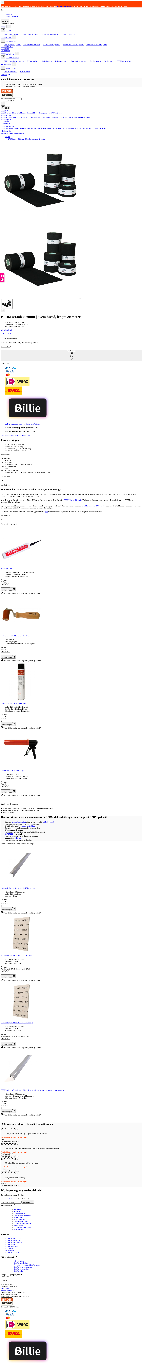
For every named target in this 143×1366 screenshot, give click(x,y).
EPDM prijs (18, 1271)
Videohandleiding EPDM (23, 1223)
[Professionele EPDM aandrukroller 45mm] (21, 634)
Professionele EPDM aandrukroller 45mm (15, 636)
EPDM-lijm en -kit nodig (73, 500)
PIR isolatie (5, 49)
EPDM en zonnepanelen (23, 1267)
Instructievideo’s (6, 1199)
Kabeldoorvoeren (49, 128)
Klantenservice (6, 65)
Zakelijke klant (19, 1213)
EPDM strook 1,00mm (25, 118)
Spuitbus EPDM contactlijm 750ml (13, 703)
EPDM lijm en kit (7, 47)
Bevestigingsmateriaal (63, 128)
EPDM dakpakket (64, 6)
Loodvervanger (76, 128)
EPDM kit (9, 834)
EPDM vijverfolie (56, 113)
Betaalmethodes (19, 1229)
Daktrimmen (5, 51)
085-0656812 (5, 1288)
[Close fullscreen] (3, 310)
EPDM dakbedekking (8, 113)
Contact (17, 1211)
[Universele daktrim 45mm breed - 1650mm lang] (21, 886)
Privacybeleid (19, 1225)
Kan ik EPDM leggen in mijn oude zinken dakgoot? (21, 810)
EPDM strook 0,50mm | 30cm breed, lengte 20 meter (26, 139)
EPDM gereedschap (99, 128)
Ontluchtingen (37, 128)
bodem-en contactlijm (26, 826)
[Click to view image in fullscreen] (80, 298)
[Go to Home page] (7, 96)
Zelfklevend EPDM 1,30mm (60, 118)
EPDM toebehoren (8, 54)
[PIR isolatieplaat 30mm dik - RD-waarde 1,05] (21, 953)
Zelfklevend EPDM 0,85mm (81, 118)
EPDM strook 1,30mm (9, 118)
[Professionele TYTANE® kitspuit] (21, 768)
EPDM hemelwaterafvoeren (11, 128)
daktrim (17, 838)
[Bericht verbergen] (2, 2)
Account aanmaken (12, 16)
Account (4, 75)
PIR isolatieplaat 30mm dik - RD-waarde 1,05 (17, 955)
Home (7, 137)
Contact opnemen (7, 133)
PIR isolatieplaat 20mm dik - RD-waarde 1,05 (17, 1023)
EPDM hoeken (26, 128)
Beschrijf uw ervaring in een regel (13, 1137)
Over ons (17, 1209)
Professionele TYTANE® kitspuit (13, 770)
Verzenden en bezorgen (22, 1215)
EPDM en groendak (21, 1269)
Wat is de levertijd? (9, 812)
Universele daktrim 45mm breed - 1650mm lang (18, 888)
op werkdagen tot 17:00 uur (22, 424)
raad (46, 512)
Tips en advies (19, 133)
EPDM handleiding (21, 1263)
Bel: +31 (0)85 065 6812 (21, 1199)
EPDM (3, 27)
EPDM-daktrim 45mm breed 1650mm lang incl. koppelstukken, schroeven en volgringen (32, 1090)
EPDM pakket (48, 822)
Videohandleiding (7, 330)
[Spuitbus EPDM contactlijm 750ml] (21, 701)
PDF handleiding (7, 334)
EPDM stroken (6, 38)
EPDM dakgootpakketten (41, 113)
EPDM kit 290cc (7, 568)
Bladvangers (87, 128)
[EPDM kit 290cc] (21, 566)
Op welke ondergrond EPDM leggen (27, 1265)
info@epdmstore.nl (7, 1290)
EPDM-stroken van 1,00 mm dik (93, 506)
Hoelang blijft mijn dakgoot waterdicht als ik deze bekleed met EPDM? (28, 808)
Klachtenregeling (20, 1219)
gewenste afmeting (19, 822)
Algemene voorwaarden (22, 1227)
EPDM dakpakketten (24, 113)
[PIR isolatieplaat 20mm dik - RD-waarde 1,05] (21, 1021)
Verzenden (26, 1202)
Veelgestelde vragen (21, 1221)
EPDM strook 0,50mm (42, 118)
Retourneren (18, 1217)
